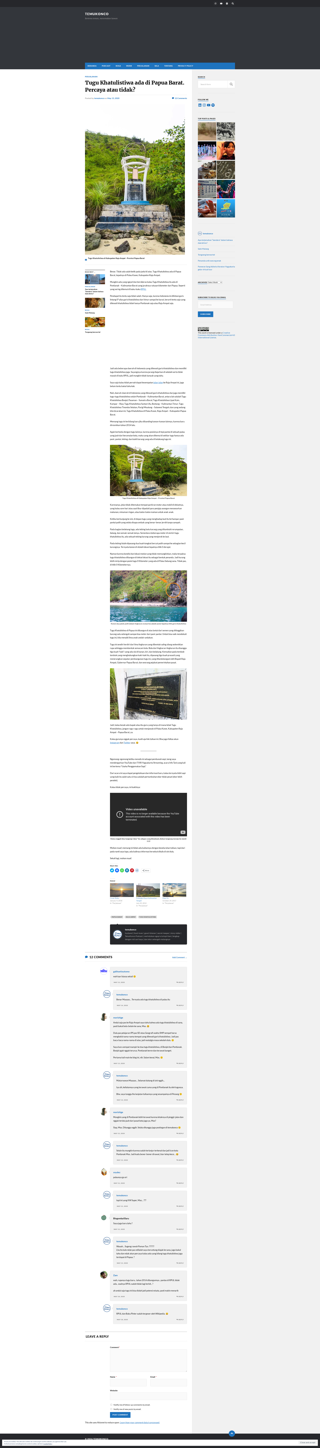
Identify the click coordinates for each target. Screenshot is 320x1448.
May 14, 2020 (122, 1005)
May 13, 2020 (113, 98)
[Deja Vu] (174, 890)
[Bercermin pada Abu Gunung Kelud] (207, 131)
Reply (181, 982)
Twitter (127, 742)
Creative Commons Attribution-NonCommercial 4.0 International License (216, 335)
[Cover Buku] (122, 890)
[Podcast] (227, 3)
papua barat (117, 917)
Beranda (92, 66)
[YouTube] (221, 3)
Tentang (168, 66)
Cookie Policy (47, 1444)
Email (153, 1377)
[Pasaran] (207, 189)
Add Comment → (179, 957)
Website (114, 1390)
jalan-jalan (158, 382)
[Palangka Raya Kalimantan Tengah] (148, 890)
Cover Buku (114, 898)
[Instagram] (215, 3)
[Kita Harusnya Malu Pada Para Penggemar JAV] (226, 150)
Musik (129, 66)
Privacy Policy (185, 66)
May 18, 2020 (119, 1296)
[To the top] (232, 1433)
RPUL (143, 289)
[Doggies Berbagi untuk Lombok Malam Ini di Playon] (226, 208)
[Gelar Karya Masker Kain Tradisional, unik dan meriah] (207, 150)
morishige (118, 1017)
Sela (157, 66)
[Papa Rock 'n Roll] (207, 208)
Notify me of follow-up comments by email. (132, 1405)
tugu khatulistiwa (147, 917)
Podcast (106, 66)
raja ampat (131, 917)
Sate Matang (203, 249)
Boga (118, 66)
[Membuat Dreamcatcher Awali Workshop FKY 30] (226, 189)
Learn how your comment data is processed (139, 1422)
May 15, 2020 (119, 1133)
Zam (115, 1275)
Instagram (114, 742)
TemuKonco (97, 14)
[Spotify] (213, 105)
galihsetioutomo (121, 971)
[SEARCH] (231, 84)
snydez (116, 1172)
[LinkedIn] (200, 105)
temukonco (99, 98)
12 (181, 98)
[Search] (232, 3)
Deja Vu (165, 898)
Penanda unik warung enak (209, 260)
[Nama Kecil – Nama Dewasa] (226, 170)
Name (113, 1377)
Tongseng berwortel (206, 254)
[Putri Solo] (226, 131)
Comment (115, 1347)
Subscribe (205, 314)
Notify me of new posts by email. (127, 1409)
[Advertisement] (160, 38)
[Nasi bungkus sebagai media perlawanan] (207, 170)
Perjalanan (143, 66)
